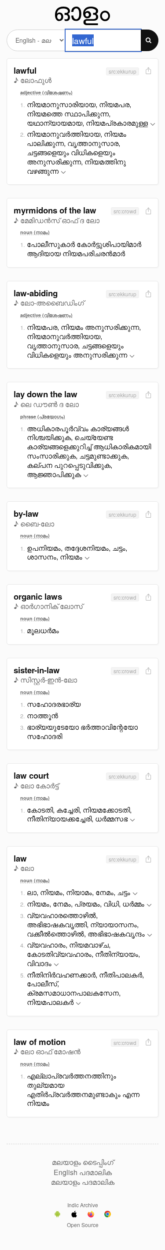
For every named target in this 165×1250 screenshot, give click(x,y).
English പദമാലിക (83, 1172)
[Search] (149, 40)
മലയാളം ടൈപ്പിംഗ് (83, 1162)
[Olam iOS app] (74, 1215)
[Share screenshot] (147, 71)
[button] (152, 124)
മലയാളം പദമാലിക (82, 1182)
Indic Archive (82, 1205)
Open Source (83, 1224)
